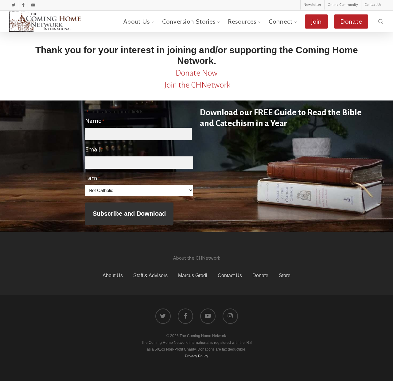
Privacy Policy (196, 356)
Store (284, 275)
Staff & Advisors (150, 275)
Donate (260, 275)
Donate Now (196, 73)
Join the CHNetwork (197, 85)
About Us (113, 275)
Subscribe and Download (129, 213)
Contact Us (230, 275)
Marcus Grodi (192, 275)
